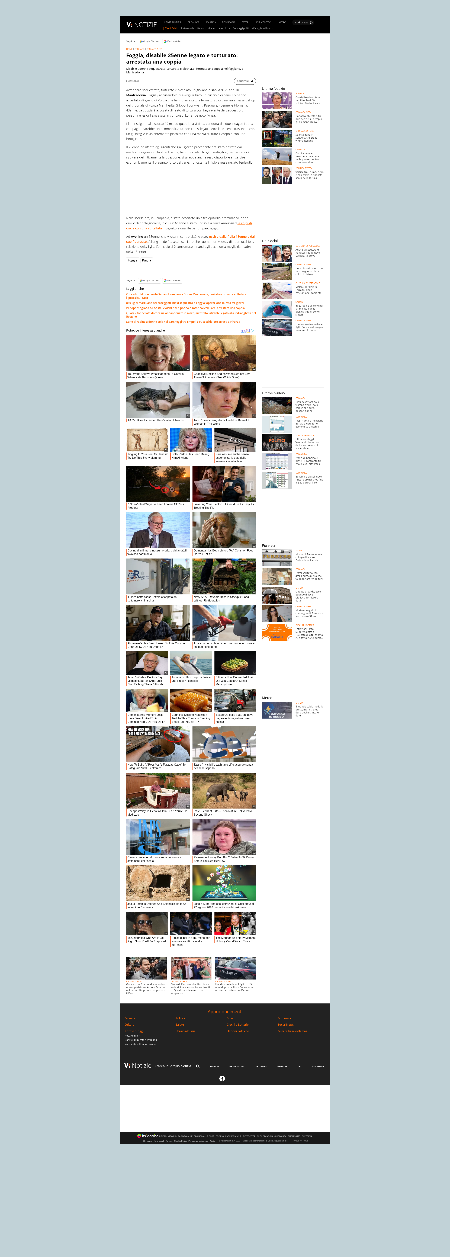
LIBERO (163, 1136)
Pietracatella (187, 28)
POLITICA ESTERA (304, 168)
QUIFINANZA (280, 1136)
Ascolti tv (225, 28)
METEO (299, 588)
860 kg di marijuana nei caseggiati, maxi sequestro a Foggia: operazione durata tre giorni (185, 303)
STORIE (299, 550)
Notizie (142, 1065)
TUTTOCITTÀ (249, 1136)
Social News (286, 1024)
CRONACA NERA (154, 49)
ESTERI (245, 22)
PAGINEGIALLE (185, 1136)
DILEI (259, 1136)
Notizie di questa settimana (140, 1039)
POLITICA (210, 22)
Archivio (282, 1066)
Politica (180, 1018)
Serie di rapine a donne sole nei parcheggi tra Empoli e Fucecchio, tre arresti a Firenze (183, 322)
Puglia (146, 260)
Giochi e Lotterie (238, 1024)
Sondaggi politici (241, 28)
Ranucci (213, 28)
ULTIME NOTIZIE (172, 22)
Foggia (132, 260)
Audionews (301, 22)
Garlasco (201, 28)
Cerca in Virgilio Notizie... (174, 1066)
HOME (129, 49)
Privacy (169, 1141)
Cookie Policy (180, 1141)
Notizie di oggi (133, 1031)
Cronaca (130, 1018)
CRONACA (193, 22)
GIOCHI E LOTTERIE (304, 625)
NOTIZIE (145, 24)
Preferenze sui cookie (198, 1141)
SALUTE (299, 302)
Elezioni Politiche (238, 1031)
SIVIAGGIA (268, 1136)
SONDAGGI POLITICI (305, 435)
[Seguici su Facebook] (222, 1080)
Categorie (261, 1066)
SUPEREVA (307, 1136)
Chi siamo (147, 1141)
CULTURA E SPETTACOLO (307, 246)
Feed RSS (214, 1066)
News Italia (318, 1066)
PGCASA (220, 1136)
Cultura (129, 1024)
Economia (284, 1018)
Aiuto (212, 1141)
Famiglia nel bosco (262, 28)
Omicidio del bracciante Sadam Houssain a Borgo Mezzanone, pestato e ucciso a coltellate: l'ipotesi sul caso (186, 296)
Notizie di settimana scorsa (140, 1044)
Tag (299, 1066)
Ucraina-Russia (185, 1031)
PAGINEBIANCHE (233, 1136)
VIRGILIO (172, 1136)
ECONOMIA (228, 22)
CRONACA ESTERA (304, 131)
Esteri (230, 1018)
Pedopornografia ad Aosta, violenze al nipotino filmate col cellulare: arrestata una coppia (185, 308)
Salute (180, 1024)
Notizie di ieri (132, 1035)
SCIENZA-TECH (263, 22)
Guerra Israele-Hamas (292, 1031)
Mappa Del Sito (237, 1066)
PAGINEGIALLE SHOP (204, 1136)
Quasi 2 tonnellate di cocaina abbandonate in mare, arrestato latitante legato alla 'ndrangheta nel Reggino (191, 315)
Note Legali (159, 1141)
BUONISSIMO (294, 1136)
